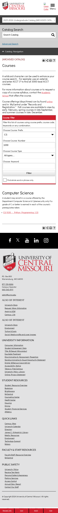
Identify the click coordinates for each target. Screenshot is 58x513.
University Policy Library (15, 371)
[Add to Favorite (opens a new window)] (43, 60)
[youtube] (27, 240)
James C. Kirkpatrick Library (16, 432)
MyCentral (9, 394)
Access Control (11, 481)
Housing (8, 403)
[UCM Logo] (29, 262)
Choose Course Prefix (13, 130)
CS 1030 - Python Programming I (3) (20, 212)
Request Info (7, 510)
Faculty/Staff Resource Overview (18, 455)
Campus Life (10, 314)
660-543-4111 (7, 289)
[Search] (53, 35)
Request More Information (16, 308)
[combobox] (29, 20)
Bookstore (9, 388)
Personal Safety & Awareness (16, 475)
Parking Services (11, 478)
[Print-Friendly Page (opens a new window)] (50, 60)
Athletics (8, 411)
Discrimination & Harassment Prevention (21, 357)
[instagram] (46, 240)
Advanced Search (10, 43)
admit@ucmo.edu (9, 295)
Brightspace (10, 391)
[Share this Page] (47, 60)
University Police (11, 469)
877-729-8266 (7, 284)
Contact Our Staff (12, 487)
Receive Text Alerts (12, 472)
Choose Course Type (12, 151)
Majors (7, 444)
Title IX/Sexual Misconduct (16, 351)
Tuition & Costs (10, 331)
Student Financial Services (16, 409)
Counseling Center (12, 397)
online (49, 101)
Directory (8, 429)
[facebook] (10, 240)
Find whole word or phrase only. (20, 180)
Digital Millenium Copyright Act (17, 363)
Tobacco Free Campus (14, 368)
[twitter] (18, 239)
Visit (21, 510)
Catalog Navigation (14, 51)
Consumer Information (14, 345)
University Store (11, 305)
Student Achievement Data (15, 348)
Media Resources (12, 435)
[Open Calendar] (46, 6)
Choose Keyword (11, 161)
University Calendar (13, 426)
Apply (36, 510)
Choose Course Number (14, 140)
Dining (7, 406)
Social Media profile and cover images (20, 334)
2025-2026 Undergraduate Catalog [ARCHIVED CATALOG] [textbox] (29, 20)
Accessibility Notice (13, 365)
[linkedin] (36, 240)
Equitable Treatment (13, 354)
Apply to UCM (10, 311)
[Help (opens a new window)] (54, 60)
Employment (9, 328)
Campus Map (10, 423)
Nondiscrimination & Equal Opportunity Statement (25, 360)
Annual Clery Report (13, 484)
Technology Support (13, 441)
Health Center (10, 400)
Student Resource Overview (16, 385)
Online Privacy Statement (15, 374)
